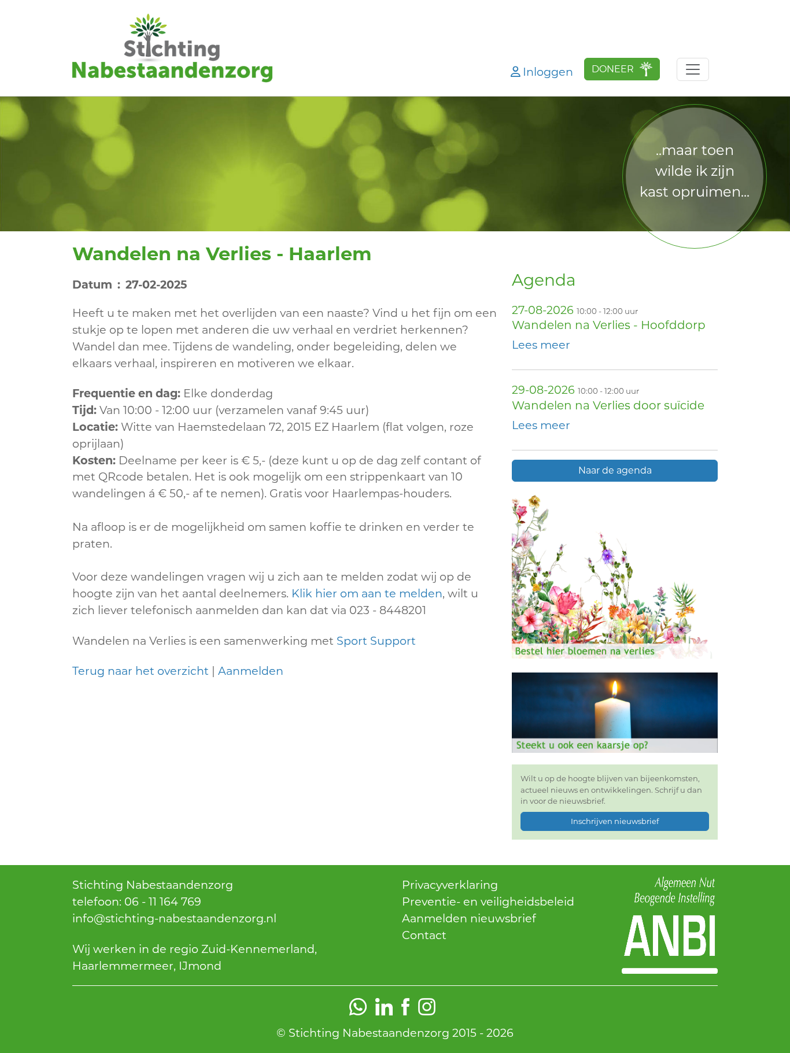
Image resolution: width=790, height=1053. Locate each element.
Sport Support (378, 641)
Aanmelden (250, 671)
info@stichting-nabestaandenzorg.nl (174, 918)
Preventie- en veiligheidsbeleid (488, 901)
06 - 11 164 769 (162, 901)
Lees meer (541, 345)
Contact (424, 935)
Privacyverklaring (450, 885)
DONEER (613, 69)
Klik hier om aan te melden (366, 593)
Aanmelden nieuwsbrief (469, 918)
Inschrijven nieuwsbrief (615, 821)
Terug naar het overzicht (140, 671)
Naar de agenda (615, 470)
